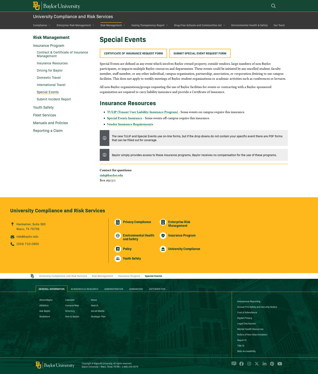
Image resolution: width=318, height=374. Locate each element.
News (94, 299)
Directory (70, 310)
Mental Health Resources (250, 328)
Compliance (40, 25)
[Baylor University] (56, 6)
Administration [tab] (113, 288)
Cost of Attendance (247, 312)
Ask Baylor (44, 310)
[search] (274, 6)
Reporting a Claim (48, 130)
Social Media (97, 310)
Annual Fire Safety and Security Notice (257, 306)
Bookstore (44, 316)
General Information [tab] (52, 288)
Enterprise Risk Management (74, 25)
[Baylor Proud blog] (233, 365)
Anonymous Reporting (248, 301)
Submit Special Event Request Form (200, 53)
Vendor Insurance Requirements (130, 124)
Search (94, 305)
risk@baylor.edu (111, 175)
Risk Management (111, 25)
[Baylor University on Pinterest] (271, 365)
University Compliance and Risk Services (73, 16)
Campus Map (72, 305)
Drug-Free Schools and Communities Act (198, 25)
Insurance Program (48, 45)
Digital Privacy (244, 317)
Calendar (70, 299)
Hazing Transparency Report (148, 25)
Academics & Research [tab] (84, 288)
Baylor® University (103, 363)
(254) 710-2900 (27, 244)
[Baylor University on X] (256, 365)
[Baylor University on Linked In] (264, 365)
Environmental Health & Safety (249, 25)
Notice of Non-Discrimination (252, 334)
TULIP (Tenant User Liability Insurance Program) (143, 112)
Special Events (153, 276)
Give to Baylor (72, 316)
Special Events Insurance (124, 118)
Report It (241, 340)
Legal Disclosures (246, 323)
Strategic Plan (98, 316)
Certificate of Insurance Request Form (133, 53)
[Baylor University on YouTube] (278, 365)
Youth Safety (43, 107)
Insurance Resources (52, 63)
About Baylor (46, 299)
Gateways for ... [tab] (158, 288)
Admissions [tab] (136, 288)
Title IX (240, 345)
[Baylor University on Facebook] (241, 365)
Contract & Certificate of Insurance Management (62, 54)
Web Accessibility (246, 351)
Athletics (43, 305)
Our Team (279, 25)
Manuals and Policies (50, 122)
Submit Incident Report (54, 99)
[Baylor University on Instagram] (248, 365)
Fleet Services (44, 114)
